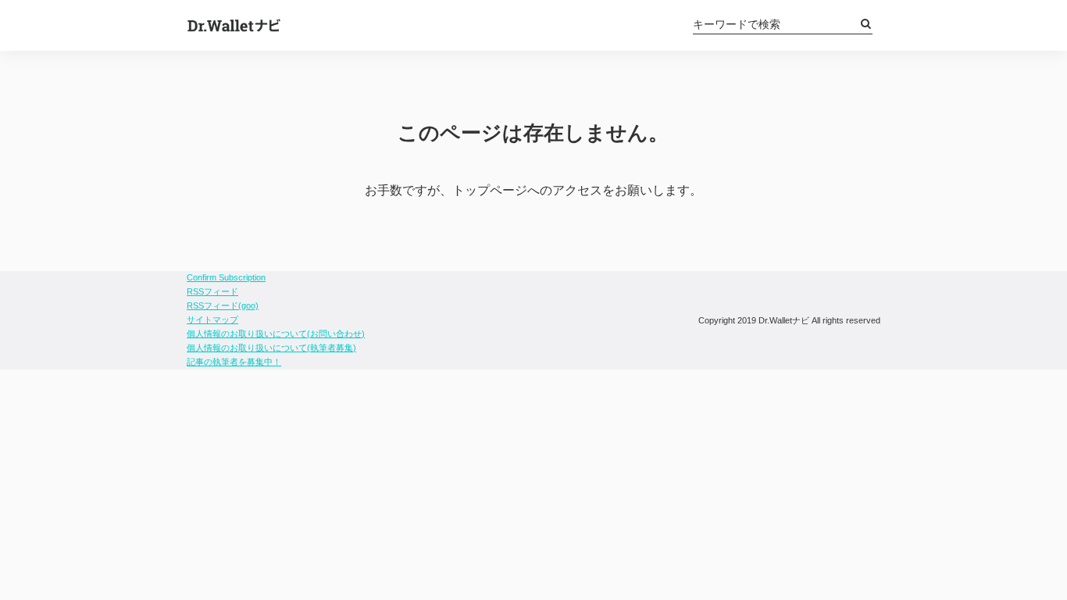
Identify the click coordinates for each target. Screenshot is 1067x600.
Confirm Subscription (226, 277)
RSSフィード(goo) (223, 305)
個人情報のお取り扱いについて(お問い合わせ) (276, 333)
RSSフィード (212, 291)
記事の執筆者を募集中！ (234, 361)
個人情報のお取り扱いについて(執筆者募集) (271, 347)
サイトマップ (212, 319)
